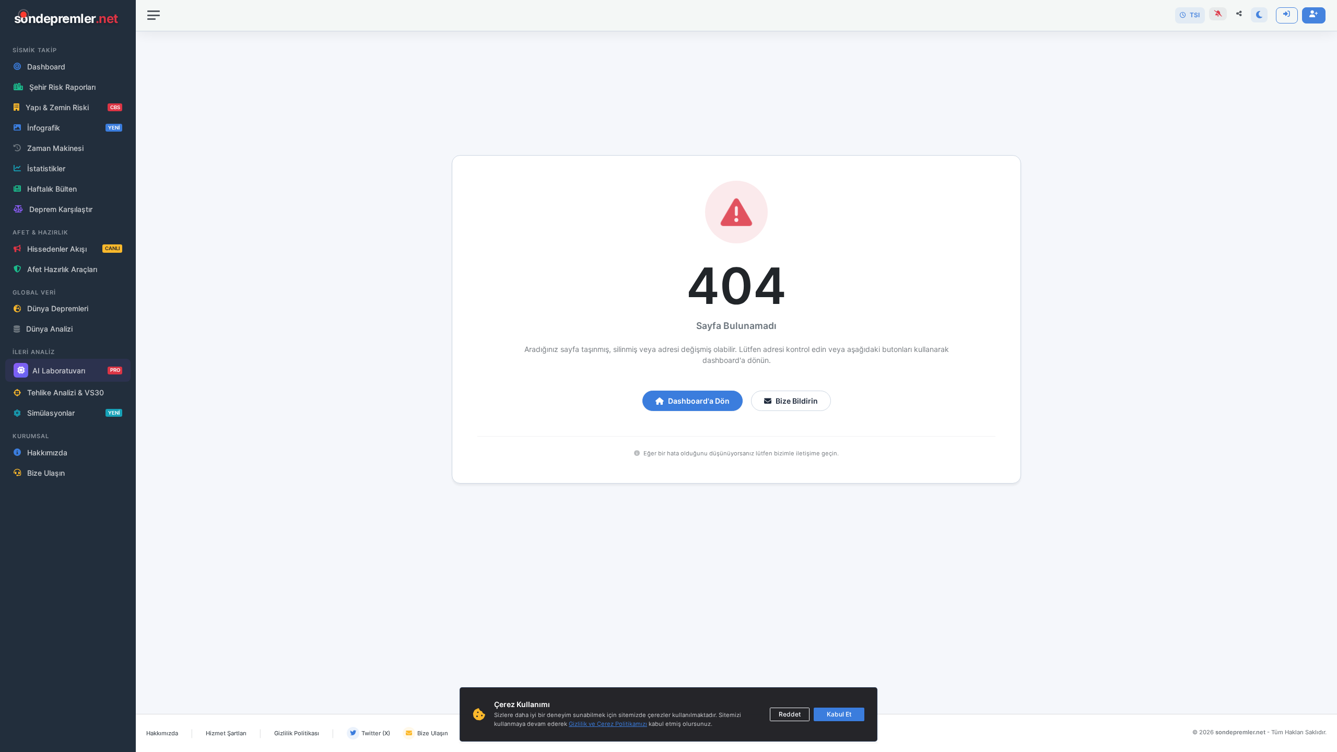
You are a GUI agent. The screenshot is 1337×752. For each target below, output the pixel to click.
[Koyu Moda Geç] (1259, 14)
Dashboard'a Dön (699, 400)
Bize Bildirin (797, 400)
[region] (68, 376)
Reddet (790, 714)
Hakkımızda (162, 733)
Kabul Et (839, 714)
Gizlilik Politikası (296, 733)
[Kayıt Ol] (1314, 15)
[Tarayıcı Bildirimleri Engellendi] (1218, 13)
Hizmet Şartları (226, 733)
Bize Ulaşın (432, 733)
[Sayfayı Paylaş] (1239, 13)
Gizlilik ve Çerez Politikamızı (608, 723)
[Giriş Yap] (1287, 15)
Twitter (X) (375, 733)
